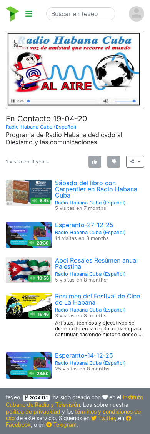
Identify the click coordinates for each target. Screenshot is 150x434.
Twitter (106, 418)
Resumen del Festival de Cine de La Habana (97, 299)
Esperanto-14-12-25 (84, 355)
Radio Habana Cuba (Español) (41, 127)
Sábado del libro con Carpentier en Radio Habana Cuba (96, 189)
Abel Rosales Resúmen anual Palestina (96, 263)
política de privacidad (33, 411)
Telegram (64, 424)
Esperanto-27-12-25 (84, 225)
